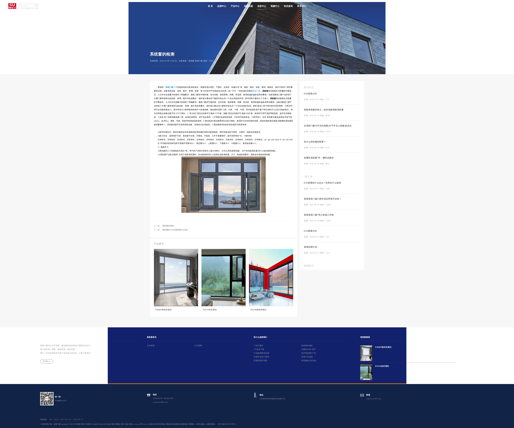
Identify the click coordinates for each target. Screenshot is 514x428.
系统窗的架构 (168, 226)
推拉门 (56, 419)
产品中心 (235, 6)
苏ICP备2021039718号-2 (227, 424)
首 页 (210, 6)
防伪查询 (288, 6)
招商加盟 (248, 6)
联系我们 (301, 6)
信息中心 (261, 6)
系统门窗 (169, 87)
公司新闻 (151, 346)
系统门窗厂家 (78, 419)
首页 (336, 70)
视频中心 (275, 6)
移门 (51, 419)
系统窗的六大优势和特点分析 (175, 230)
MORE (45, 361)
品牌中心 (221, 6)
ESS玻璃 (360, 70)
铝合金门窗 (110, 424)
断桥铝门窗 (119, 424)
